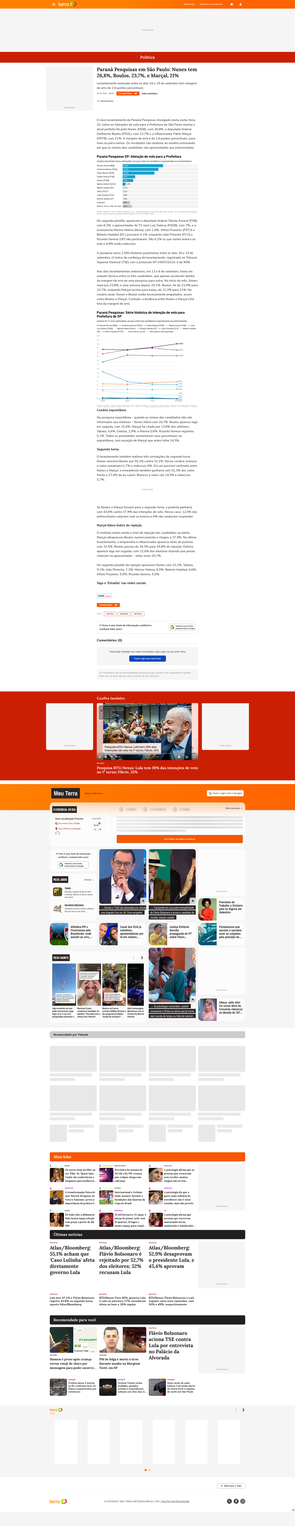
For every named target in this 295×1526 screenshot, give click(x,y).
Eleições (124, 614)
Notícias (138, 614)
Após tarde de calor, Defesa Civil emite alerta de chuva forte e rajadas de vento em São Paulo (181, 1387)
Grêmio (117, 1188)
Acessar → (89, 879)
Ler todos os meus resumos (179, 839)
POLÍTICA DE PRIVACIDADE (175, 1501)
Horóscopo (120, 1166)
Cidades (53, 1355)
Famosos (168, 1166)
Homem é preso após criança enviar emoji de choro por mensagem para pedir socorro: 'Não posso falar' (72, 1363)
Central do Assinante (211, 4)
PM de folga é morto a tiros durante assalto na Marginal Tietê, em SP (119, 1363)
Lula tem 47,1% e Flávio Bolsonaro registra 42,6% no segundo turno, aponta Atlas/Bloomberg (72, 1301)
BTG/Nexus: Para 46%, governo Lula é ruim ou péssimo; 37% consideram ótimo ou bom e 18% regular (122, 1301)
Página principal (67, 4)
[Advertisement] (221, 1301)
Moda (67, 1166)
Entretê (121, 1380)
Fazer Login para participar (147, 658)
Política (110, 614)
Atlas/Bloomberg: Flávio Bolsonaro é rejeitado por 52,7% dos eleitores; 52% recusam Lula (121, 1260)
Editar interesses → (234, 808)
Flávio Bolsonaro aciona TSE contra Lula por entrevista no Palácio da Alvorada (171, 1345)
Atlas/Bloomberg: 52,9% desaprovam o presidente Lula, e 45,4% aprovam (171, 1257)
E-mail (231, 4)
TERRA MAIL (189, 4)
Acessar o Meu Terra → (95, 793)
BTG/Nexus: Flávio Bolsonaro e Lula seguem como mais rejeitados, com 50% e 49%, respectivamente (171, 1301)
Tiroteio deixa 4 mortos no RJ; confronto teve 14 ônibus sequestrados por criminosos (82, 1387)
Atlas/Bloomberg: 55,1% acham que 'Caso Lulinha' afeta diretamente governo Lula (72, 1260)
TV (165, 1211)
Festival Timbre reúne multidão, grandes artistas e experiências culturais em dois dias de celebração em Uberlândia (132, 1387)
